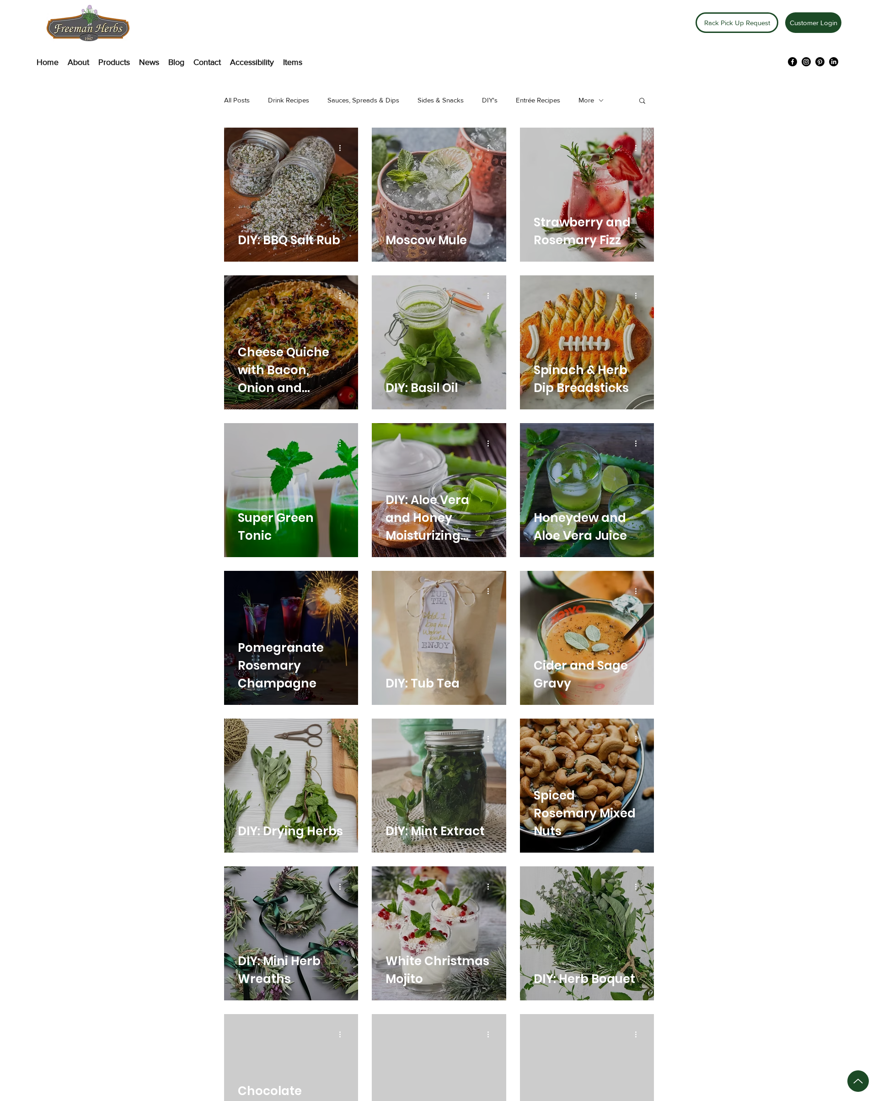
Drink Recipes (288, 100)
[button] (642, 101)
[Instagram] (806, 61)
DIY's (490, 100)
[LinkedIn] (833, 61)
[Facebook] (792, 61)
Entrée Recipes (538, 100)
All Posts (237, 100)
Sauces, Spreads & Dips (363, 100)
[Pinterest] (819, 61)
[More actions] (342, 147)
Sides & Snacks (441, 100)
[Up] (858, 1081)
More (586, 100)
